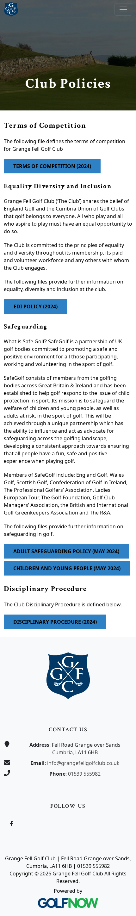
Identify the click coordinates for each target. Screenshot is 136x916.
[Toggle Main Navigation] (123, 9)
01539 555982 (84, 773)
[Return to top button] (123, 625)
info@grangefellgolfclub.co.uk (83, 763)
